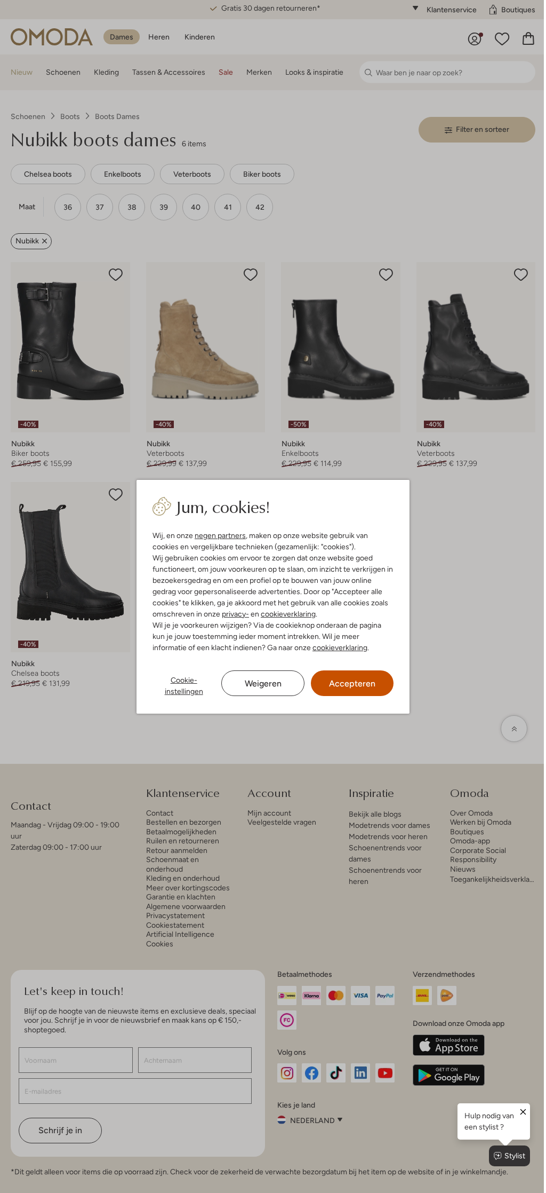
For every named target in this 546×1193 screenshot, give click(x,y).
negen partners (220, 535)
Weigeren (263, 683)
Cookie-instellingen (184, 686)
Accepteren (352, 683)
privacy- (235, 614)
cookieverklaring (288, 614)
